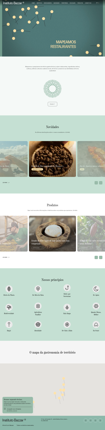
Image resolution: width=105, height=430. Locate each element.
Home (33, 3)
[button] (96, 182)
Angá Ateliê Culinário (37, 169)
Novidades (56, 3)
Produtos (80, 3)
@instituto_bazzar (12, 411)
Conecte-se (88, 3)
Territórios (64, 3)
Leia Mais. (67, 132)
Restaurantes (48, 3)
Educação (72, 3)
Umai (82, 169)
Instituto (39, 3)
